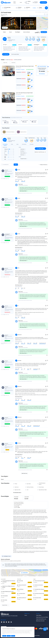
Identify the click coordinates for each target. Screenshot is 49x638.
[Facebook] (6, 622)
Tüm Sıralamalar (42, 73)
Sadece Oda (5, 62)
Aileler (17, 144)
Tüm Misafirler (5, 144)
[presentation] (2, 70)
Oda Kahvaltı (13, 62)
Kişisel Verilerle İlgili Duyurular (41, 619)
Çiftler (12, 144)
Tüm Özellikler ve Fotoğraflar (20, 69)
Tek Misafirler (24, 144)
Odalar (4, 32)
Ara (16, 164)
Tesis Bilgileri (17, 32)
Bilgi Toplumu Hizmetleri (40, 620)
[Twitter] (4, 622)
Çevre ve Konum (26, 32)
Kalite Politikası (38, 615)
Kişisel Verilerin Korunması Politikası (42, 617)
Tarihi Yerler (19, 579)
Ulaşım (34, 579)
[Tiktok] (8, 622)
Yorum (10, 32)
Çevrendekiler (3, 579)
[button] (7, 101)
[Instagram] (1, 622)
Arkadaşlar (31, 144)
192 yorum (7, 15)
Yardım (21, 2)
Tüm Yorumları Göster (15, 54)
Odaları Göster (44, 32)
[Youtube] (11, 622)
